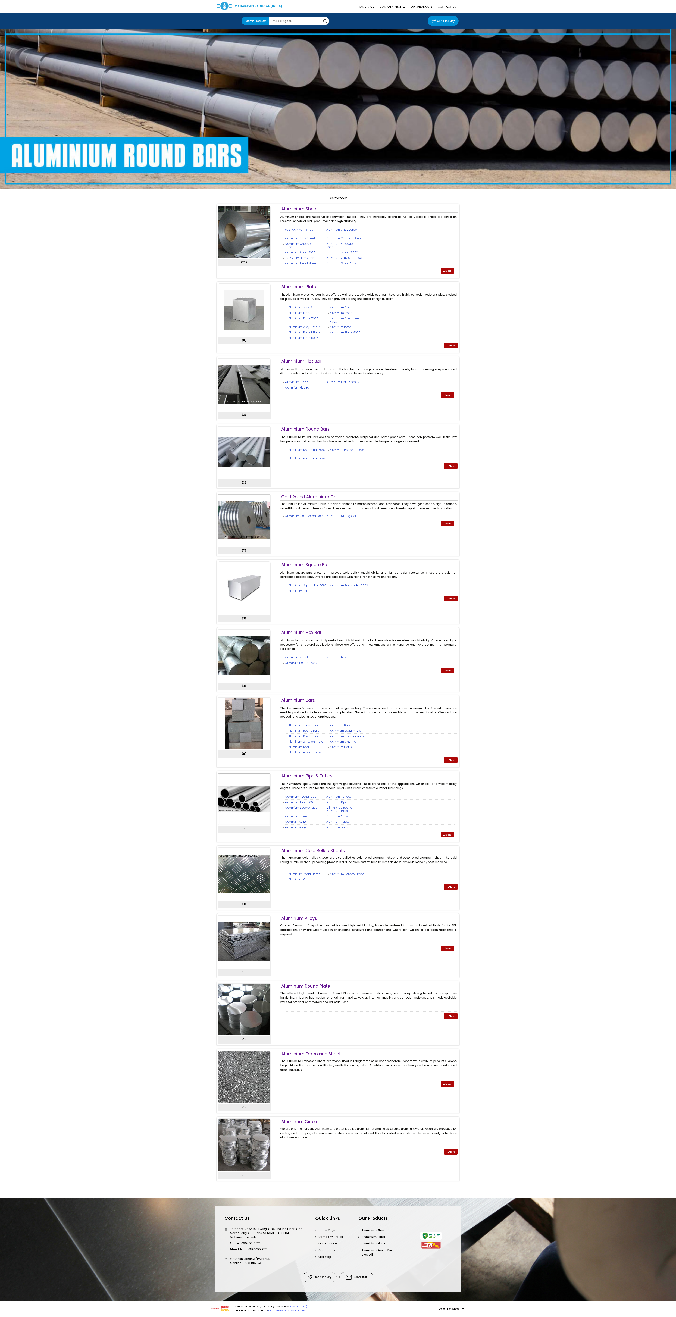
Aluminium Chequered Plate (345, 320)
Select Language (449, 1308)
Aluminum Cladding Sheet (344, 238)
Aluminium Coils (299, 879)
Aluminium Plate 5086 (303, 338)
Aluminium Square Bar (305, 565)
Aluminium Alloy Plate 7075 (307, 327)
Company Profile (392, 7)
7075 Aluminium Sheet (300, 258)
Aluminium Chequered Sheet (342, 245)
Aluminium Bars (298, 700)
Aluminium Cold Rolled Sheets (313, 850)
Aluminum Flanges (339, 797)
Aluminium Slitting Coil (341, 516)
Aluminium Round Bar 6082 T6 (307, 451)
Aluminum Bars (340, 725)
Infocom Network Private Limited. (286, 1310)
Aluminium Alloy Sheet (300, 238)
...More (447, 270)
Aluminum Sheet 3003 (300, 252)
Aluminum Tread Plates (304, 874)
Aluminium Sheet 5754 (341, 263)
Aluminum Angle (296, 827)
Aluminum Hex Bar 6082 (301, 663)
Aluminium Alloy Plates (304, 307)
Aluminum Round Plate (305, 986)
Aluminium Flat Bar (301, 361)
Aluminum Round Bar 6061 (347, 450)
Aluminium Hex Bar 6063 (305, 752)
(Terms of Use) (298, 1306)
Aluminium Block (299, 313)
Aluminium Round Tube (301, 797)
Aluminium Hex (336, 657)
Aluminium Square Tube (301, 808)
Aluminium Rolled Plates (305, 332)
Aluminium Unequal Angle (347, 736)
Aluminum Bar (298, 591)
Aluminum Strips (296, 822)
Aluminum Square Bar (303, 725)
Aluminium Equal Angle (345, 731)
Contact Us (447, 7)
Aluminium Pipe (336, 802)
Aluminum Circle (299, 1122)
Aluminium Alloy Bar (298, 657)
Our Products (422, 7)
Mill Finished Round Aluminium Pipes (339, 809)
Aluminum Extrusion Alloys (306, 742)
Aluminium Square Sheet (347, 874)
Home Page (366, 7)
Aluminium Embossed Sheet (311, 1054)
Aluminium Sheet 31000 (342, 252)
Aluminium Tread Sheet (301, 263)
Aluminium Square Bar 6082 (307, 585)
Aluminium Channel (343, 742)
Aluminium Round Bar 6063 (307, 458)
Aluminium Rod (299, 747)
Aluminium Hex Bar (301, 632)
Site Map (324, 1257)
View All (367, 1255)
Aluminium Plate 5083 (303, 318)
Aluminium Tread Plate (345, 313)
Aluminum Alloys (337, 816)
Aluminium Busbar (297, 382)
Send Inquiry (445, 21)
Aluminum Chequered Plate (341, 231)
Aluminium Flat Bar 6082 (342, 382)
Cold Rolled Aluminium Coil (309, 497)
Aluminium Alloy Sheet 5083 (345, 258)
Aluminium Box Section (304, 736)
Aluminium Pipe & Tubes (306, 776)
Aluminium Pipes (296, 816)
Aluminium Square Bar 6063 (349, 585)
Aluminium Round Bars (305, 429)
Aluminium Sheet (299, 209)
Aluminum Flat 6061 (343, 747)
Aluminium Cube (341, 307)
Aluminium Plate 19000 (345, 332)
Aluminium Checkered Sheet (300, 245)
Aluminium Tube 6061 (299, 802)
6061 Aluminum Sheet (299, 230)
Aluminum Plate (340, 327)
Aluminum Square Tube (342, 827)
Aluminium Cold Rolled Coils (304, 516)
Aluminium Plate (298, 287)
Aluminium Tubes (337, 822)
